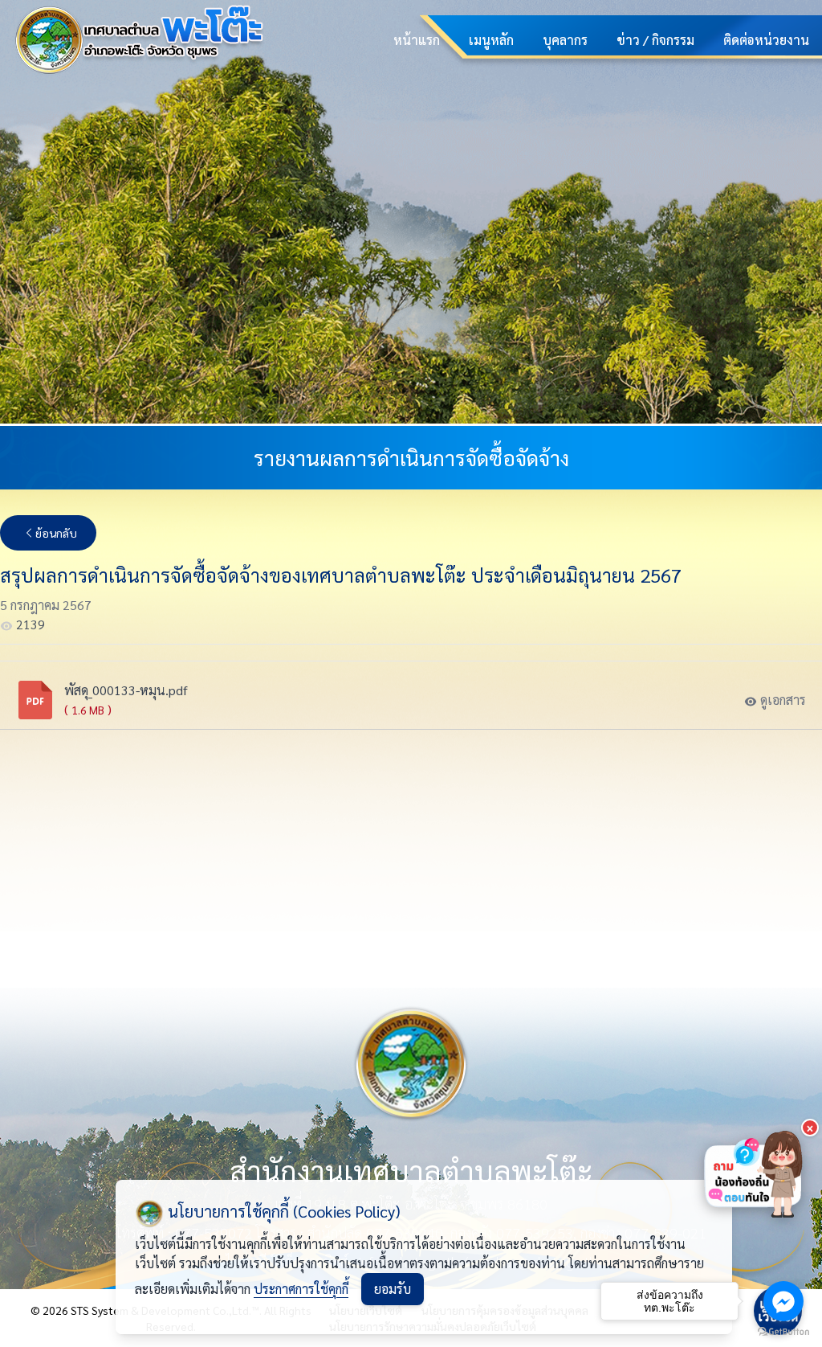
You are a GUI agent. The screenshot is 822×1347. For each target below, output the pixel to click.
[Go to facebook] (783, 1301)
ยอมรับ (392, 1288)
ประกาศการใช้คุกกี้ (301, 1288)
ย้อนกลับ (56, 533)
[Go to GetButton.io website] (783, 1331)
